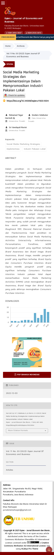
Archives (21, 46)
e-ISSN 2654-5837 (14, 33)
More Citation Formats (18, 430)
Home (7, 46)
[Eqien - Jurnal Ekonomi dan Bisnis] (10, 11)
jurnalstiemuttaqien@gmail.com (17, 510)
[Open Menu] (3, 3)
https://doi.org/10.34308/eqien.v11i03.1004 (28, 101)
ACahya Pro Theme (29, 549)
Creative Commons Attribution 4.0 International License (26, 544)
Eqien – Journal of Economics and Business (23, 20)
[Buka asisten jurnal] (49, 550)
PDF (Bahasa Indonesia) (28, 375)
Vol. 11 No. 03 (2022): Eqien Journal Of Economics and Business (23, 55)
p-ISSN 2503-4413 (33, 33)
